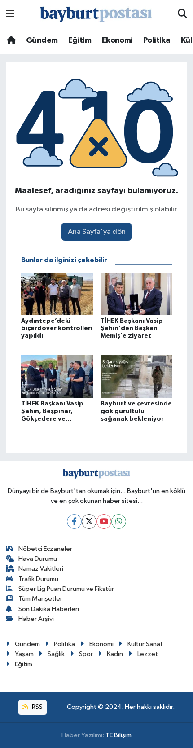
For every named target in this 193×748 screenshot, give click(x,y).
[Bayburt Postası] (96, 14)
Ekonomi (117, 40)
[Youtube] (103, 521)
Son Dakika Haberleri (48, 609)
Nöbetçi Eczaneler (45, 549)
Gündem (41, 40)
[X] (89, 521)
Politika (156, 40)
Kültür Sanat (145, 644)
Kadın (115, 654)
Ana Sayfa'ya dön (97, 232)
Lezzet (147, 654)
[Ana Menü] (10, 14)
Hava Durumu (37, 558)
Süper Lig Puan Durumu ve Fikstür (66, 588)
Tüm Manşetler (40, 598)
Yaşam (24, 654)
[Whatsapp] (118, 521)
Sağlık (56, 654)
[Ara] (182, 14)
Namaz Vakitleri (40, 568)
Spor (86, 654)
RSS (37, 707)
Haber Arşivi (36, 619)
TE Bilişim (118, 735)
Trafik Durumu (38, 579)
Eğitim (79, 40)
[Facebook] (74, 521)
